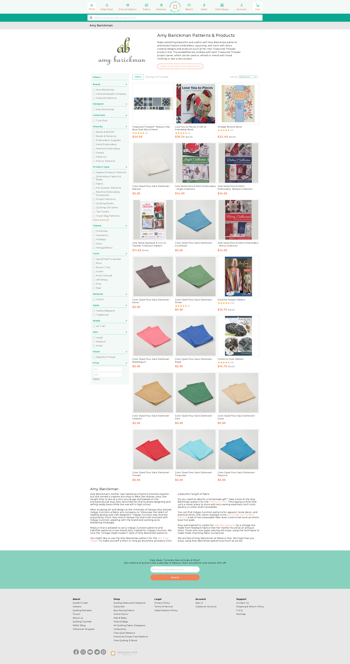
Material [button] (98, 294)
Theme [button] (97, 225)
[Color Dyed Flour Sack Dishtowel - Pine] (196, 392)
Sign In (199, 603)
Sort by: (234, 77)
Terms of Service (163, 606)
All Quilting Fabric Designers (129, 625)
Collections (120, 629)
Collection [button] (99, 115)
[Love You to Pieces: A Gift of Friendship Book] (196, 103)
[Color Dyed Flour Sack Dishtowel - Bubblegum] (153, 336)
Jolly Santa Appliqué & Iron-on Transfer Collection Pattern (149, 244)
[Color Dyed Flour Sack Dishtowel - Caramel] (153, 392)
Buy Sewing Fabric (124, 610)
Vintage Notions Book (230, 126)
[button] (92, 6)
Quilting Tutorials (82, 621)
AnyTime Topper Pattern (231, 299)
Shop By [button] (98, 126)
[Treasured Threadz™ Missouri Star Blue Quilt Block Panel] (153, 103)
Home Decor (121, 614)
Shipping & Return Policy (250, 606)
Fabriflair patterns (225, 525)
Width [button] (96, 320)
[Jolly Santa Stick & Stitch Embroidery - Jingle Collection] (196, 163)
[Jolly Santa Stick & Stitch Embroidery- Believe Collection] (238, 163)
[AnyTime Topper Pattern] (238, 276)
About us (78, 618)
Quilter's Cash (80, 603)
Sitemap (241, 614)
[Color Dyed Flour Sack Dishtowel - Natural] (153, 163)
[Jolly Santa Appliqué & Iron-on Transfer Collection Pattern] (153, 220)
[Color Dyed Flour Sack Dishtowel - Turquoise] (196, 449)
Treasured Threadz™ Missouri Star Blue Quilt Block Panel (151, 128)
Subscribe (119, 606)
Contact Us (242, 603)
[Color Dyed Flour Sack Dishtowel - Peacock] (238, 449)
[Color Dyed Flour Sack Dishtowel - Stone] (153, 276)
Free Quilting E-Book (125, 640)
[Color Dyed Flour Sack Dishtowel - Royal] (196, 336)
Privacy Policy (162, 603)
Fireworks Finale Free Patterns (131, 636)
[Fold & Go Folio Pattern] (238, 336)
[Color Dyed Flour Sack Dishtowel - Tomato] (153, 449)
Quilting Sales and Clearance (129, 603)
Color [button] (96, 253)
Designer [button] (98, 104)
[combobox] (175, 18)
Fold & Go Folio (218, 502)
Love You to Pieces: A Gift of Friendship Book (190, 128)
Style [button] (96, 305)
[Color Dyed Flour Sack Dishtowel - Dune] (238, 392)
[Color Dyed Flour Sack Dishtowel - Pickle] (196, 276)
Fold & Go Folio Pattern (231, 359)
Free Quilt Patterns (124, 633)
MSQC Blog (79, 625)
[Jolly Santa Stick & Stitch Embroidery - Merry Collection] (238, 220)
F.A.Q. (239, 610)
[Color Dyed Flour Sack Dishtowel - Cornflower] (196, 220)
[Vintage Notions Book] (238, 103)
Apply (96, 379)
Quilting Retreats (82, 610)
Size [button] (95, 332)
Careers (77, 606)
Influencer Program (84, 629)
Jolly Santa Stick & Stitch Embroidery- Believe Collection (235, 187)
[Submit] (91, 18)
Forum (76, 614)
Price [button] (96, 363)
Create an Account (206, 606)
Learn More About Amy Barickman (180, 66)
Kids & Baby (120, 618)
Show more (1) (101, 220)
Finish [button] (96, 351)
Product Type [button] (101, 167)
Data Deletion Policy (165, 610)
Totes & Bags (121, 621)
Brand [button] (96, 84)
